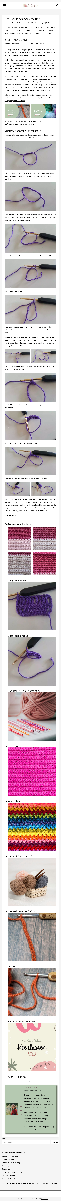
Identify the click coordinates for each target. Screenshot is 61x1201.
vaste (16, 369)
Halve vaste (14, 745)
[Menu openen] (4, 5)
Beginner (41, 43)
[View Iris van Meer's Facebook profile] (21, 1103)
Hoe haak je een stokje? (20, 856)
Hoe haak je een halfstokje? (22, 911)
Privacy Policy (45, 1199)
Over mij (42, 1194)
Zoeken (4, 1139)
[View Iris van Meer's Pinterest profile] (21, 1110)
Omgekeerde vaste (17, 580)
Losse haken (14, 966)
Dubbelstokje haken (18, 635)
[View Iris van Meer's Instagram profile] (21, 1114)
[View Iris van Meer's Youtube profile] (21, 1107)
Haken (18, 1194)
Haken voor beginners (10, 1156)
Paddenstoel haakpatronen (12, 1172)
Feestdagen (6, 1166)
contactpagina (37, 1130)
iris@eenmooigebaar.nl (32, 1090)
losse (20, 291)
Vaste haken (14, 801)
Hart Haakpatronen (9, 1175)
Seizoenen (6, 1169)
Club (34, 1194)
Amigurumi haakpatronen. (17, 71)
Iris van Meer (11, 23)
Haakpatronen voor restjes (11, 1163)
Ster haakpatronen (9, 1178)
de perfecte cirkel (38, 55)
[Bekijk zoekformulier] (57, 5)
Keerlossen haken (17, 1076)
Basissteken (15, 43)
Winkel (26, 1194)
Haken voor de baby (9, 1159)
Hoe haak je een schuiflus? (21, 1021)
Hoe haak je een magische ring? (24, 690)
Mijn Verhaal (39, 1122)
